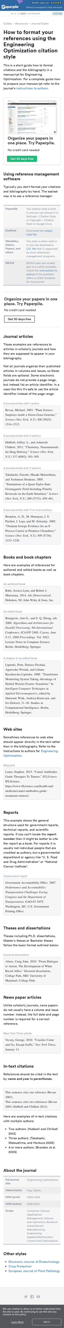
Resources (21, 23)
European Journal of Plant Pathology (34, 1271)
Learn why (57, 13)
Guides (7, 23)
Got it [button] (47, 1321)
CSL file (31, 248)
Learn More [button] (17, 1322)
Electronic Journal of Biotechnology (34, 1262)
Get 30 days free (22, 159)
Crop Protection (20, 1266)
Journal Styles (40, 23)
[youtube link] (38, 1297)
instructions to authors (32, 88)
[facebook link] (32, 1297)
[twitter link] (26, 1297)
